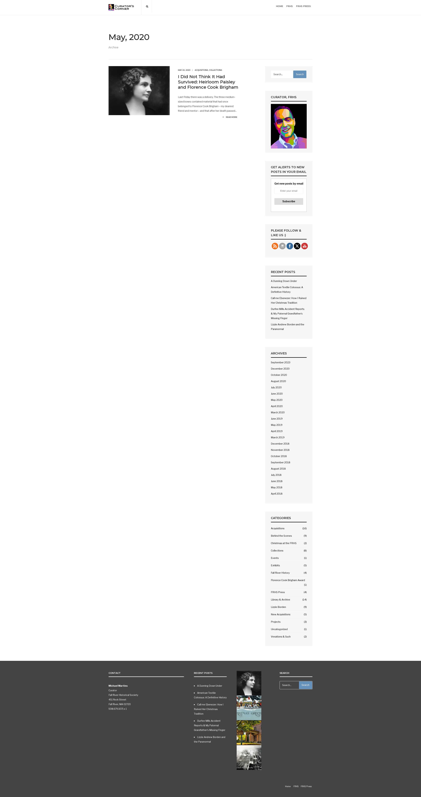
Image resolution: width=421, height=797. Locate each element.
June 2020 (277, 393)
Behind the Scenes (281, 535)
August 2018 (278, 468)
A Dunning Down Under (284, 281)
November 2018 (280, 449)
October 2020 (279, 375)
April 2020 (277, 406)
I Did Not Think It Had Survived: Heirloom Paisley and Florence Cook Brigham (208, 82)
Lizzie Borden (278, 607)
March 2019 (278, 437)
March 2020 (278, 412)
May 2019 (276, 424)
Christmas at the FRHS (284, 543)
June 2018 (277, 481)
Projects (276, 621)
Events (275, 558)
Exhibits (275, 565)
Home (279, 6)
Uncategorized (279, 629)
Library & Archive (280, 599)
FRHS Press (303, 6)
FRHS (289, 6)
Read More (231, 117)
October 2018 (279, 456)
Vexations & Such (281, 636)
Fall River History (280, 572)
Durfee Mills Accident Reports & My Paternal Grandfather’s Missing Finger (287, 314)
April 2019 (277, 431)
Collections (215, 70)
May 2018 (276, 487)
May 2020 (277, 399)
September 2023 (280, 362)
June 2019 (277, 418)
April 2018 (277, 493)
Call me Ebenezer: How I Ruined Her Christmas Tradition (208, 709)
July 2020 (276, 387)
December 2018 (280, 443)
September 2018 (280, 462)
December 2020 (280, 368)
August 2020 (278, 381)
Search (300, 74)
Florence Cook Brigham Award (288, 580)
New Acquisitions (280, 614)
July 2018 (276, 474)
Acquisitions (201, 70)
